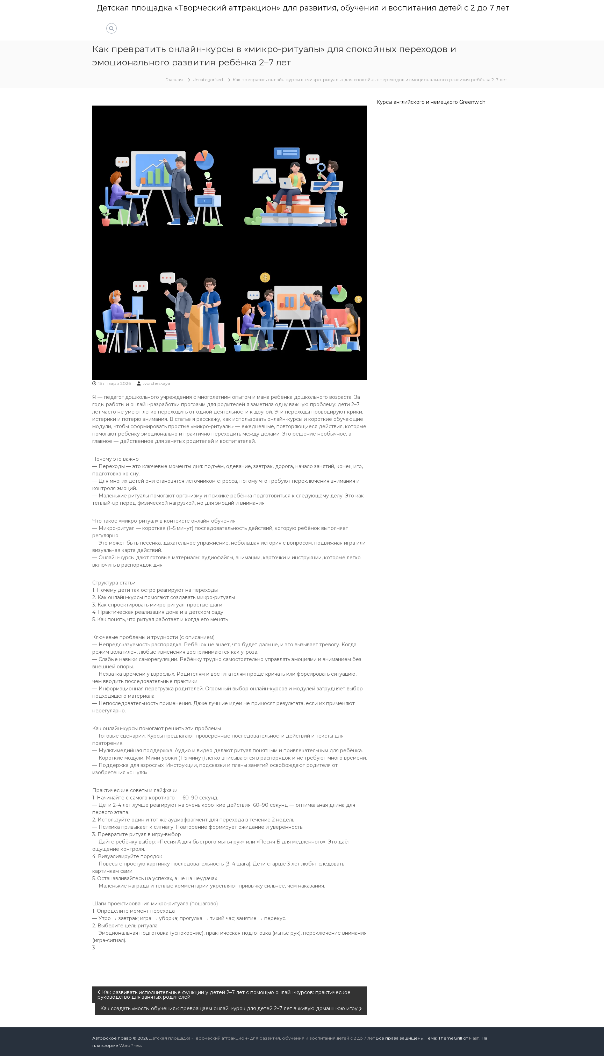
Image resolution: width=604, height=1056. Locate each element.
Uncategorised (208, 79)
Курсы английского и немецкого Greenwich (431, 102)
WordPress (130, 1045)
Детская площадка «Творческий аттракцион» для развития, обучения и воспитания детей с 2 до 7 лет (303, 8)
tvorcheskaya (156, 383)
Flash (474, 1038)
